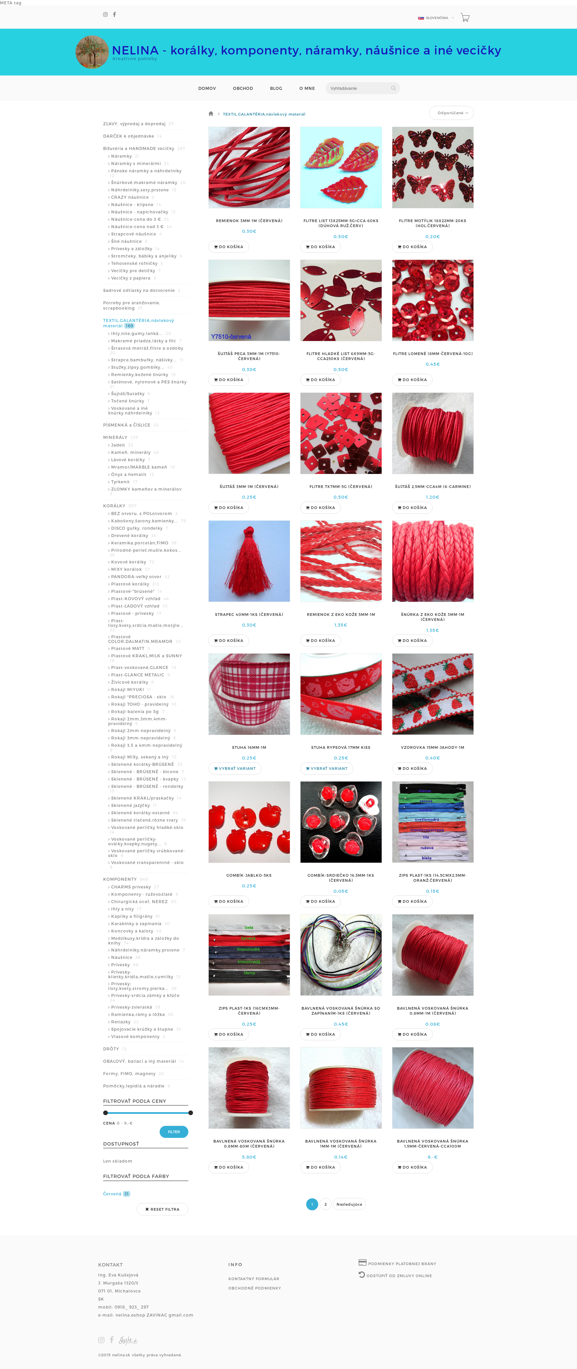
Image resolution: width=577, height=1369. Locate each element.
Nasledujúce (349, 1204)
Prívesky (125, 964)
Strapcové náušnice (136, 233)
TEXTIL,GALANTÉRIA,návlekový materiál (138, 323)
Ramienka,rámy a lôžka (142, 1014)
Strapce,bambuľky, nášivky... (147, 359)
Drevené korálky (133, 535)
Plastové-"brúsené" (136, 591)
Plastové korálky (135, 583)
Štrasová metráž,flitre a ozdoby (146, 350)
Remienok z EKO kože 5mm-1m (341, 614)
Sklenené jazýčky (134, 805)
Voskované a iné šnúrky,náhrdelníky (134, 410)
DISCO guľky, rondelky (139, 528)
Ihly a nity (126, 908)
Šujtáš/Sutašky (130, 393)
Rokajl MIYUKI (131, 689)
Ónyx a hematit (132, 474)
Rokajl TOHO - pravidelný (144, 704)
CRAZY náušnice (133, 197)
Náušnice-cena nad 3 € (141, 226)
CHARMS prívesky (135, 886)
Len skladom (118, 1161)
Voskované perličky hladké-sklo (147, 829)
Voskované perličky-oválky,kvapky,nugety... (137, 841)
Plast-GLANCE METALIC (140, 674)
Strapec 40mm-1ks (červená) (249, 614)
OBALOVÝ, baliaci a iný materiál (143, 1061)
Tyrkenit (124, 481)
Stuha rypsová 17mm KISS (341, 747)
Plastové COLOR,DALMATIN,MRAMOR (144, 639)
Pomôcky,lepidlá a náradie (136, 1085)
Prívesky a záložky (135, 248)
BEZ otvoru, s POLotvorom (144, 513)
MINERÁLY (120, 437)
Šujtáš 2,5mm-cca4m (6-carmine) (433, 486)
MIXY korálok (130, 569)
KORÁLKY (120, 505)
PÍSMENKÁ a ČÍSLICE (131, 424)
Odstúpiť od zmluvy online (398, 1275)
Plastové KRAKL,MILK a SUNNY (146, 658)
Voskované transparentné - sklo (147, 864)
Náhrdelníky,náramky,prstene (148, 950)
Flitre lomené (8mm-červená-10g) (433, 353)
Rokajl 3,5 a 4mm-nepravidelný (146, 747)
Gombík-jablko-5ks (249, 875)
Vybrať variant (237, 768)
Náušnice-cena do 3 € (140, 219)
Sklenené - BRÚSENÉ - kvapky (148, 779)
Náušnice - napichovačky (143, 211)
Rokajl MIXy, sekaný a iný (144, 756)
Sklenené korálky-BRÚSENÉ (147, 764)
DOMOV (207, 88)
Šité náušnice (129, 241)
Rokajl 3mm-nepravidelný (143, 737)
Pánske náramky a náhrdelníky (146, 173)
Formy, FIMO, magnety (133, 1073)
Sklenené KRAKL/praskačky (146, 798)
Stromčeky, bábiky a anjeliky (147, 255)
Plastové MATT (130, 648)
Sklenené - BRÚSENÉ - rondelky (146, 788)
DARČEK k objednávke (132, 136)
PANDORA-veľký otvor (140, 576)
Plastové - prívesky (136, 613)
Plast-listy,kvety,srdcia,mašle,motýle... (146, 625)
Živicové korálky (132, 682)
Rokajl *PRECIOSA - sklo (142, 696)
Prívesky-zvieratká (135, 1007)
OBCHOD (243, 88)
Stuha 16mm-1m (249, 747)
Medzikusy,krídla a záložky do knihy (143, 940)
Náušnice (126, 957)
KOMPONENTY (125, 879)
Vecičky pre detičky (136, 270)
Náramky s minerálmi (140, 163)
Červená (116, 1193)
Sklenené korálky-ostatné (144, 812)
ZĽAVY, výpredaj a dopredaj (138, 123)
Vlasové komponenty (138, 1036)
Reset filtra (164, 1209)
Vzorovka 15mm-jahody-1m (432, 747)
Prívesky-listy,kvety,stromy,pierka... (142, 986)
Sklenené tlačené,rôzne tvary (148, 820)
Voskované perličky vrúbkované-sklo (146, 853)
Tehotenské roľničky (137, 263)
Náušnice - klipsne (136, 204)
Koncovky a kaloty (136, 930)
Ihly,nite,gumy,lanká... (141, 333)
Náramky (125, 156)
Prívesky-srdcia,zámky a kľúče (145, 997)
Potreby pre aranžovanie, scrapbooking (132, 305)
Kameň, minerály (135, 452)
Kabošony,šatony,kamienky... (148, 520)
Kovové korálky (133, 561)
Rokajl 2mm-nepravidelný (143, 730)
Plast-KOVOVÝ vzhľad (140, 598)
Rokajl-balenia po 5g (138, 711)
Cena (109, 1123)
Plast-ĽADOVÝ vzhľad (139, 606)
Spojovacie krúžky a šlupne (146, 1029)
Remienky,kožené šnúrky (143, 374)
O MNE (307, 88)
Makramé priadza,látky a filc (146, 340)
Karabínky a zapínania (140, 923)
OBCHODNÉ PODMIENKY (254, 1288)
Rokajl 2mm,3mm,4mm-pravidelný (137, 721)
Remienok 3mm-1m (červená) (249, 220)
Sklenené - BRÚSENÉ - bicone (147, 771)
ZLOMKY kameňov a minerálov (146, 491)
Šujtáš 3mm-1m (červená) (249, 486)
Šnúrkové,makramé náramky (148, 182)
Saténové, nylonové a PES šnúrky (148, 384)
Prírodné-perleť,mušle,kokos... (146, 552)
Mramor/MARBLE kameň (143, 467)
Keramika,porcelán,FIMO (144, 542)
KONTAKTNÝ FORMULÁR (253, 1278)
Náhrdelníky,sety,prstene (144, 189)
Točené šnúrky (130, 400)
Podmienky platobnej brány (401, 1263)
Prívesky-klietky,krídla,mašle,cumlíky (144, 974)
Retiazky (125, 1021)
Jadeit (122, 445)
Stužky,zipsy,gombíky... (142, 367)
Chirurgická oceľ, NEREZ (144, 901)
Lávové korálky (131, 459)
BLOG (276, 88)
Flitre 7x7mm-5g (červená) (341, 486)
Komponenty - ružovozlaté (144, 894)
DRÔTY (115, 1048)
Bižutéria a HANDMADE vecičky (144, 148)
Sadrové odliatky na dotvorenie (142, 290)
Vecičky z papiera (133, 278)
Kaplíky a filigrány (135, 916)
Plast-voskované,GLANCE (143, 667)
